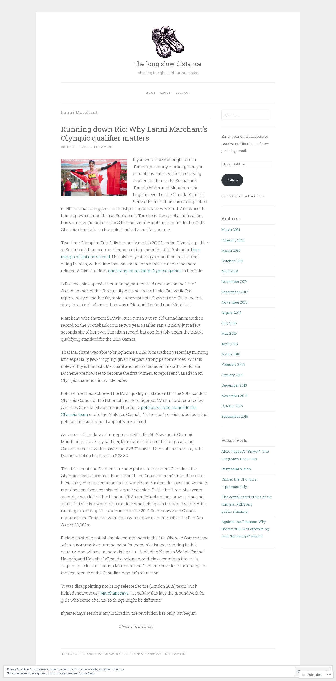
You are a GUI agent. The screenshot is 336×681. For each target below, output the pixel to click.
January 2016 (232, 375)
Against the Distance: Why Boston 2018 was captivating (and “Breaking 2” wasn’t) (245, 528)
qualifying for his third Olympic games (144, 270)
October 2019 (232, 260)
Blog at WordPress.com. (82, 654)
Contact (183, 92)
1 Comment (103, 147)
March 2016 (230, 354)
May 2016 (229, 333)
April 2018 (229, 271)
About (165, 92)
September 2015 (234, 416)
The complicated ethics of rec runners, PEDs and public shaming (246, 504)
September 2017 (234, 292)
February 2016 (233, 364)
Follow (232, 180)
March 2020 (231, 250)
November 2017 (234, 281)
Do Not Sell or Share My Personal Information (144, 654)
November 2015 (234, 395)
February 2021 (233, 240)
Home (151, 92)
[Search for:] (245, 115)
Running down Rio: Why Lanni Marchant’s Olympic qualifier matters (134, 133)
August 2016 (231, 312)
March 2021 (230, 229)
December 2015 (234, 385)
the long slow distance (168, 64)
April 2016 (229, 344)
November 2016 (234, 302)
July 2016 (229, 323)
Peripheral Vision (236, 469)
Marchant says (114, 593)
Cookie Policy (87, 673)
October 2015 (232, 406)
